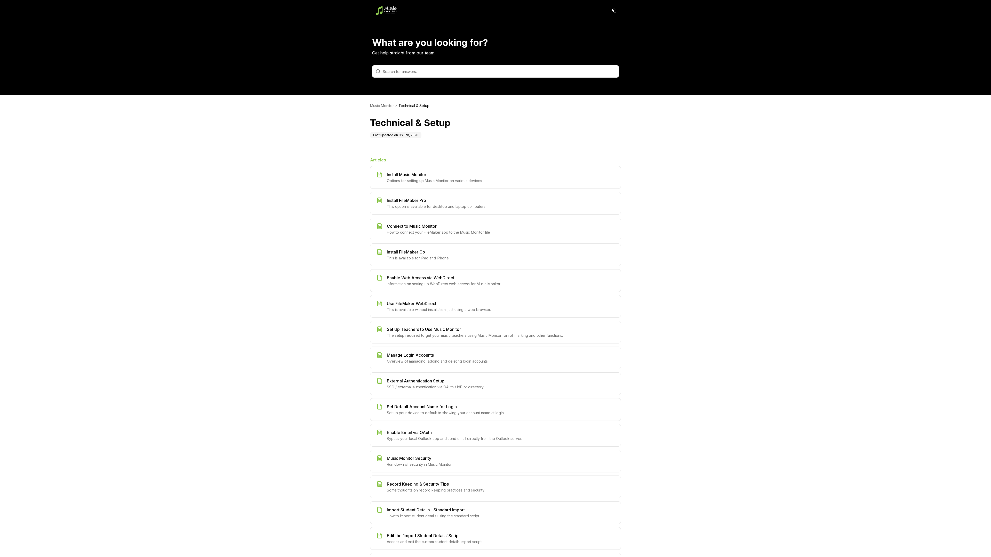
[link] (413, 105)
